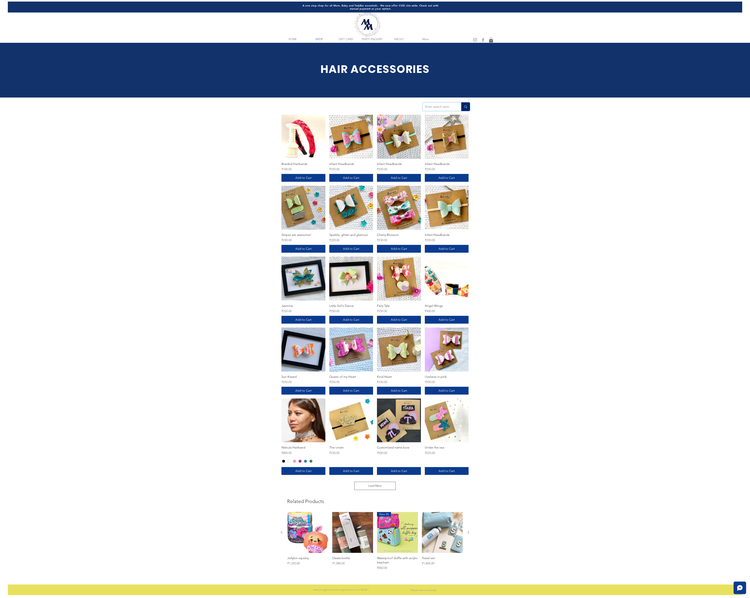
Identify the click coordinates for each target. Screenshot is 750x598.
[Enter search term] (465, 106)
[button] (491, 39)
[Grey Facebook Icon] (483, 39)
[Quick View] (303, 137)
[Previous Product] (281, 532)
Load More (375, 485)
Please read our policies (423, 590)
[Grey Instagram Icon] (475, 39)
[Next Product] (468, 532)
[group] (375, 541)
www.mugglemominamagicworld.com (336, 589)
